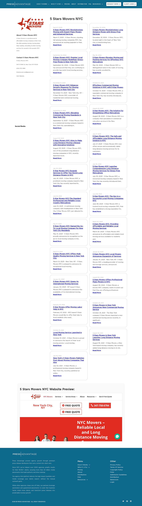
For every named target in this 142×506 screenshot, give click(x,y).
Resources (97, 4)
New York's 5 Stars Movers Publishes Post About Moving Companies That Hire (68, 360)
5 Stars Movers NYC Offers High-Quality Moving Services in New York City (68, 256)
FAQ (89, 4)
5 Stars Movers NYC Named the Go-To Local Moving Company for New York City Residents (68, 228)
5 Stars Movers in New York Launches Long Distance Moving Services (106, 338)
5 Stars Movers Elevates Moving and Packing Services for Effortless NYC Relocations (108, 60)
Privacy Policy (115, 465)
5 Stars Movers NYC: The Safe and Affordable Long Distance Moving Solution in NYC (107, 138)
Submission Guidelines (118, 474)
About (73, 4)
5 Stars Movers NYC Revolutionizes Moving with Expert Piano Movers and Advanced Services (68, 32)
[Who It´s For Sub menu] (62, 4)
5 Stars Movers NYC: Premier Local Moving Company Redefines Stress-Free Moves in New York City (68, 60)
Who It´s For (56, 4)
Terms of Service (116, 467)
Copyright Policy (116, 469)
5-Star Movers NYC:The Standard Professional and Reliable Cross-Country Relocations (67, 201)
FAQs (112, 472)
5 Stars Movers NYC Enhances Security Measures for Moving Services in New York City (65, 87)
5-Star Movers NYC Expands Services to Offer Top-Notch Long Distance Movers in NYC (67, 173)
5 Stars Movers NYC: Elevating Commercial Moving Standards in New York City (67, 115)
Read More (57, 45)
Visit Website (20, 76)
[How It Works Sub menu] (48, 4)
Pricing (67, 4)
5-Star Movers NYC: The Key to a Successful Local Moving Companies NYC (108, 199)
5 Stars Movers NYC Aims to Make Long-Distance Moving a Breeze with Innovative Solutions (67, 143)
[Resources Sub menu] (102, 4)
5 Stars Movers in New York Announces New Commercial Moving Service (108, 307)
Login (112, 482)
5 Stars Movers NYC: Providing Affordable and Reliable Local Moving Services (105, 226)
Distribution (82, 4)
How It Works (42, 4)
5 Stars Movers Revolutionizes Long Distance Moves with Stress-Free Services (108, 32)
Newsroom (114, 479)
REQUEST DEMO (112, 4)
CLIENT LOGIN (129, 4)
